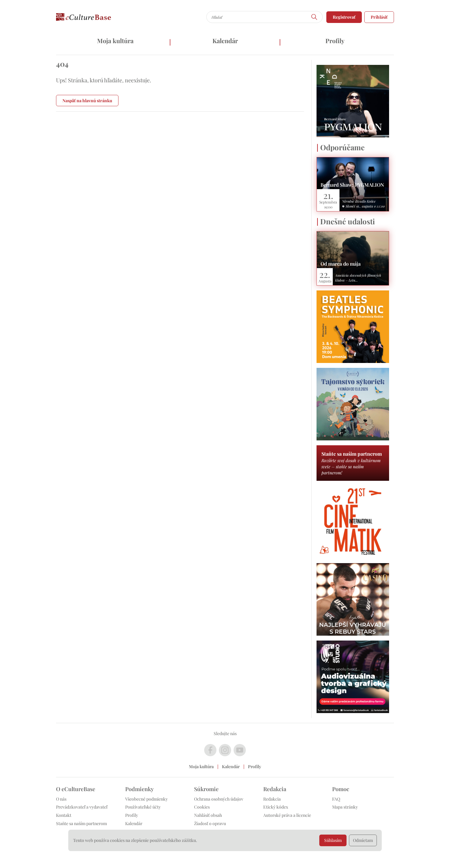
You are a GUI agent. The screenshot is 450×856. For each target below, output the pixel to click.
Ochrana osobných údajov (218, 799)
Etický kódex (275, 807)
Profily (334, 40)
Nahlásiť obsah (208, 815)
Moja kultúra (115, 40)
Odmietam (363, 840)
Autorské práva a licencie (287, 815)
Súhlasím (333, 840)
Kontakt (63, 815)
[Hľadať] (314, 17)
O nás (61, 799)
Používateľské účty (143, 807)
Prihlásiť (379, 17)
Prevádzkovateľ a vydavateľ (81, 807)
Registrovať (344, 17)
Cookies (202, 807)
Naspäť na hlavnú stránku (87, 100)
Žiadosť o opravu (210, 823)
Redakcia (272, 799)
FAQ (336, 799)
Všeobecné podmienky (146, 799)
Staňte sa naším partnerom (81, 823)
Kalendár (225, 40)
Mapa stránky (345, 807)
